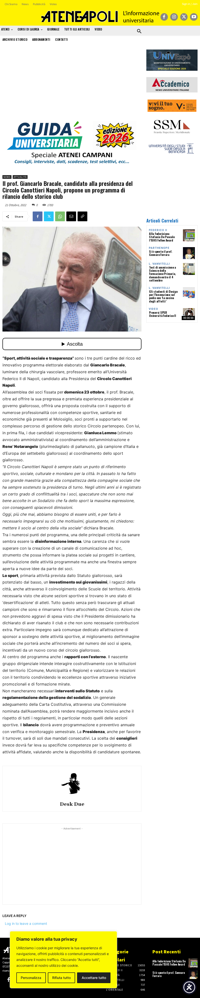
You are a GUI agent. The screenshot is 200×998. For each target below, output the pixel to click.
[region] (63, 959)
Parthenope (159, 248)
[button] (139, 31)
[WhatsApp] (60, 216)
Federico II (158, 230)
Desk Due (72, 804)
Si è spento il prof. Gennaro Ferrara (160, 253)
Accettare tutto (94, 978)
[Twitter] (184, 17)
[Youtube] (194, 17)
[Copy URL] (82, 216)
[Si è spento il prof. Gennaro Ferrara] (189, 253)
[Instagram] (174, 17)
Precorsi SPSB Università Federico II (162, 314)
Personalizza (31, 978)
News (6, 177)
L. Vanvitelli (159, 263)
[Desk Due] (72, 783)
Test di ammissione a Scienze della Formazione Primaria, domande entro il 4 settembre (162, 273)
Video (153, 309)
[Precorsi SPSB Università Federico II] (189, 314)
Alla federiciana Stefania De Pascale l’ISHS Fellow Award (161, 237)
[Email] (71, 216)
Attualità (20, 177)
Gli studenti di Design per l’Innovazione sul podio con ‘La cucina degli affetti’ (163, 296)
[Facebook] (164, 17)
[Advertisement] (71, 84)
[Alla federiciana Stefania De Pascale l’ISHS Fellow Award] (189, 235)
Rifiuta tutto (61, 978)
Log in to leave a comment (26, 923)
